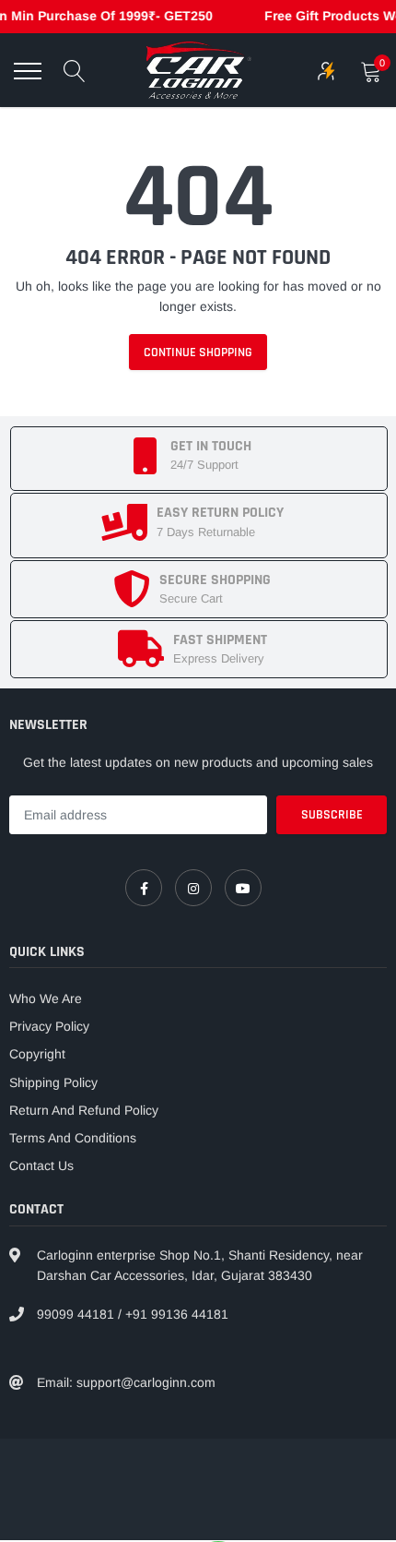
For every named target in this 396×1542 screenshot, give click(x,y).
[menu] (27, 71)
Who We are (45, 998)
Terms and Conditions (72, 1137)
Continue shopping (198, 352)
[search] (75, 71)
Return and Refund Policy (83, 1110)
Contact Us (41, 1165)
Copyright (37, 1053)
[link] (143, 887)
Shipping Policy (53, 1082)
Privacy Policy (49, 1026)
